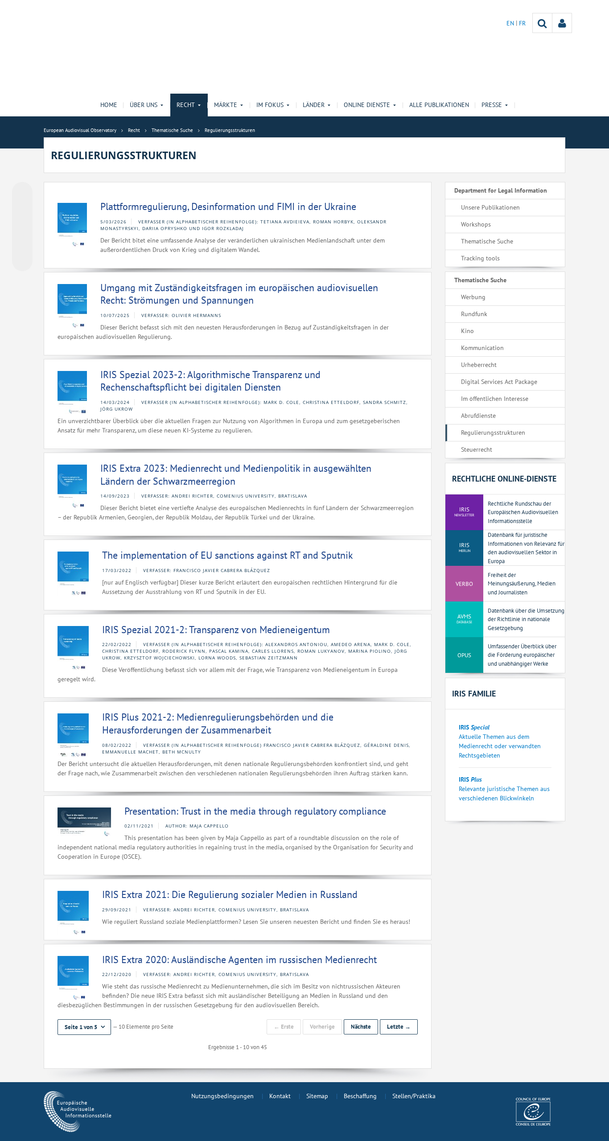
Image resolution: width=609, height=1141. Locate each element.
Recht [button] (186, 105)
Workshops (476, 224)
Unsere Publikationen (490, 207)
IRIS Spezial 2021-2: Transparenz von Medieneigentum (216, 629)
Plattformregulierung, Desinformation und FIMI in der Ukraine (228, 206)
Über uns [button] (143, 105)
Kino (467, 331)
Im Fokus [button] (270, 105)
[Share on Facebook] (22, 227)
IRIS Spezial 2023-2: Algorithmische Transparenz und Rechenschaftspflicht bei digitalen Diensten (210, 381)
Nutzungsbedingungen (222, 1096)
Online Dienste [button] (367, 105)
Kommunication (482, 348)
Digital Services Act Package (499, 382)
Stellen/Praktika (414, 1096)
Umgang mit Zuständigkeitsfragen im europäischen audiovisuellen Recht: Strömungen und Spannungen (239, 294)
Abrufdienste (478, 416)
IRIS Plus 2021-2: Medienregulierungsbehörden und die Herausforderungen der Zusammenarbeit (217, 723)
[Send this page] (22, 261)
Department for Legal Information (500, 190)
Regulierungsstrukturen (493, 432)
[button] (84, 1027)
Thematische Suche (487, 241)
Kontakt (280, 1096)
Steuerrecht (476, 449)
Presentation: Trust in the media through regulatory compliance (255, 811)
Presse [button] (491, 105)
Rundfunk (474, 314)
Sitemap (317, 1096)
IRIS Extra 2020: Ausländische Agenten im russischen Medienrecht (239, 959)
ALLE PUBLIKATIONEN (439, 105)
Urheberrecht (479, 365)
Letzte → (399, 1026)
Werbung (473, 297)
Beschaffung (360, 1096)
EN (511, 23)
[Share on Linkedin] (22, 244)
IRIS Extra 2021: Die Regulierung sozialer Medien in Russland (230, 894)
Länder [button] (314, 105)
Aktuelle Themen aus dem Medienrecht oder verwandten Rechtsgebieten (500, 746)
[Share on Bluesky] (22, 193)
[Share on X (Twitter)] (22, 210)
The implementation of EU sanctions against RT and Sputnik (227, 555)
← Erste (284, 1026)
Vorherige (322, 1026)
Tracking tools (480, 258)
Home (108, 105)
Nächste (361, 1026)
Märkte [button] (225, 105)
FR (522, 23)
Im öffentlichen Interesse (494, 399)
